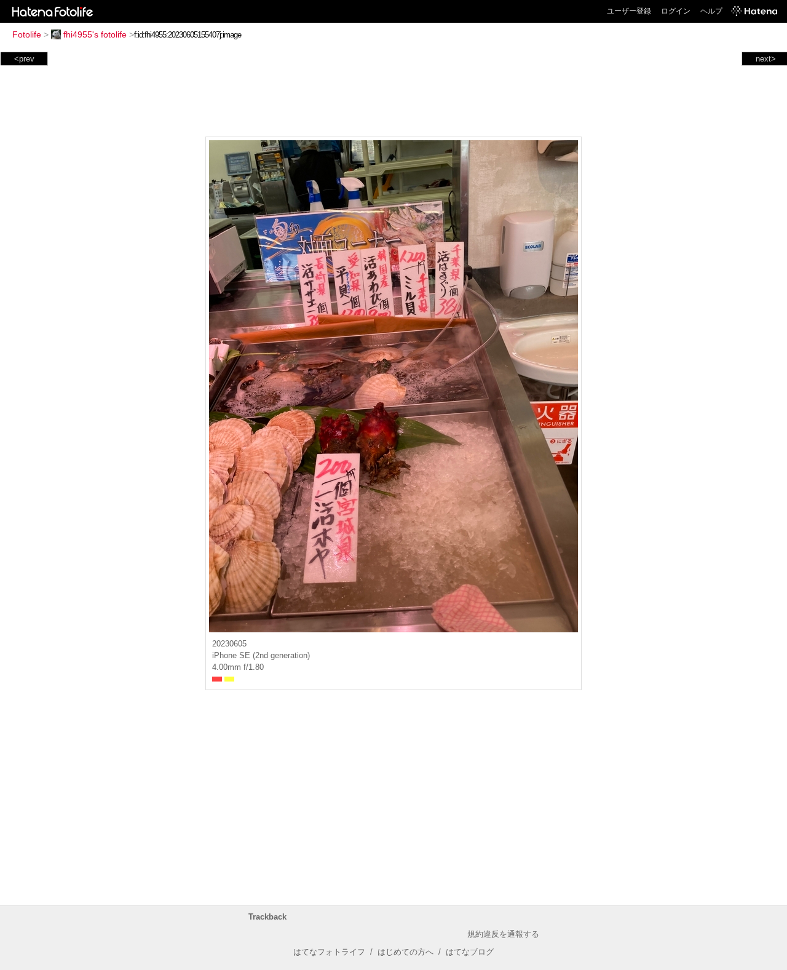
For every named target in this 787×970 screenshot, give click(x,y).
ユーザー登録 (629, 11)
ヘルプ (711, 11)
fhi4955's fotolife (95, 34)
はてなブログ (470, 951)
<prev (24, 58)
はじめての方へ (405, 951)
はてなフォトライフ (329, 951)
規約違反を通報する (503, 934)
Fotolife (26, 34)
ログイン (675, 11)
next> (766, 58)
